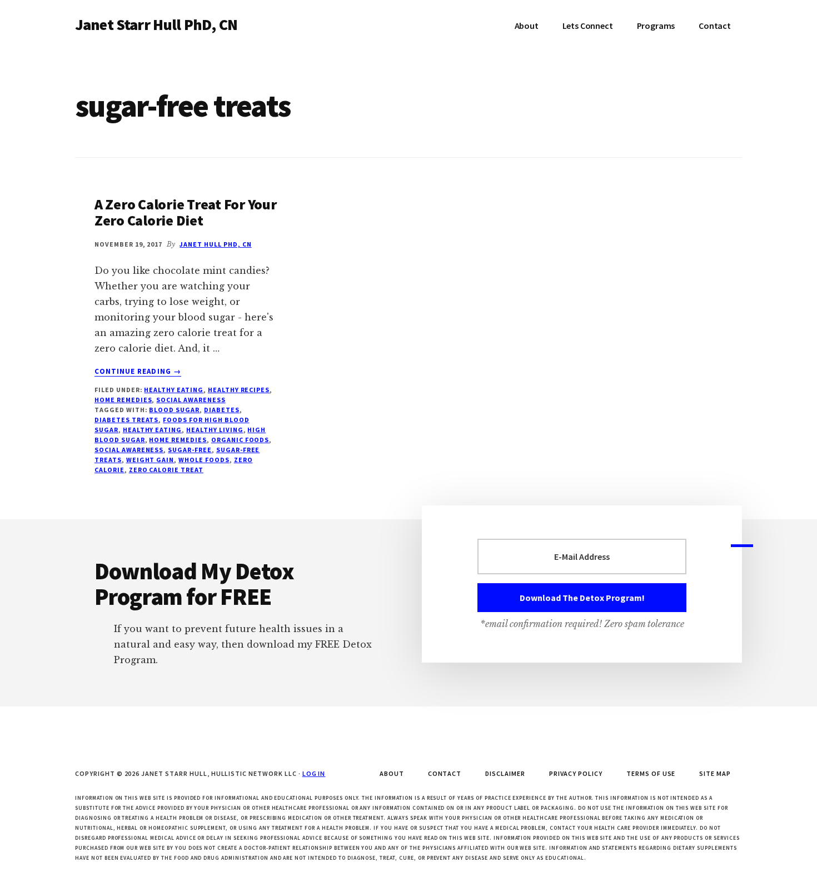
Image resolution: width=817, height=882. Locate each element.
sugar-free (190, 449)
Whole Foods (204, 459)
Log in (314, 773)
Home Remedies (123, 399)
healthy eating (152, 429)
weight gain (150, 459)
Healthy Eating (173, 389)
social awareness (190, 399)
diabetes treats (126, 419)
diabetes (222, 409)
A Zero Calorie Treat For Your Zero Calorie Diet (185, 212)
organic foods (240, 439)
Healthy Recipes (239, 389)
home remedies (177, 439)
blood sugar (174, 409)
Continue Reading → (137, 372)
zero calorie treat (166, 469)
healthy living (214, 429)
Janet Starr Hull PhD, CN (156, 24)
